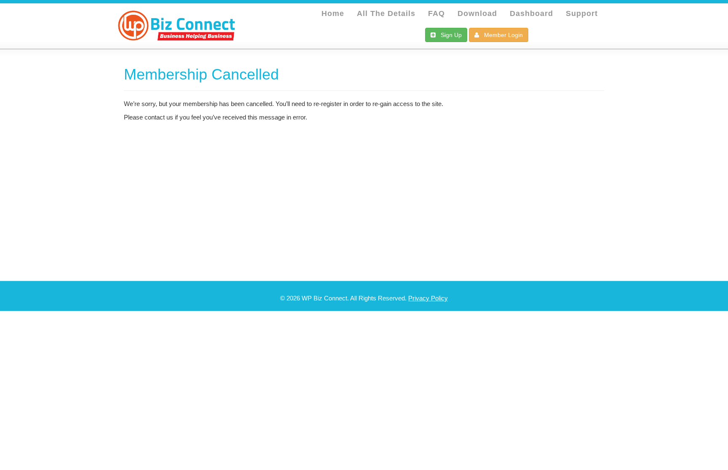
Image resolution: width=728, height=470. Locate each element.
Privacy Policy (428, 298)
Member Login (501, 35)
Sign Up (449, 35)
